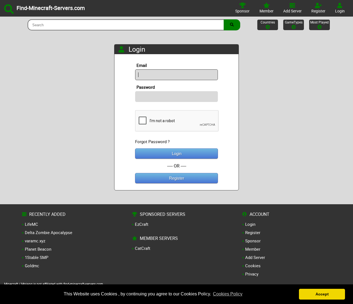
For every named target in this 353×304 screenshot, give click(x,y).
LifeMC (31, 224)
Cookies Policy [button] (227, 294)
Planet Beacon (38, 249)
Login (176, 153)
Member (252, 249)
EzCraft (141, 224)
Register (176, 178)
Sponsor (253, 240)
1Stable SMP (36, 257)
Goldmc (32, 265)
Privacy (251, 274)
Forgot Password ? (152, 141)
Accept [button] (322, 294)
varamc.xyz (35, 240)
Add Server (255, 257)
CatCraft (142, 248)
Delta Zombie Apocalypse (48, 232)
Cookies (253, 265)
